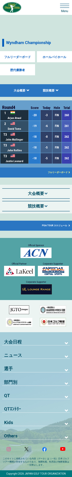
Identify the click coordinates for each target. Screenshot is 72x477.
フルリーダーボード (17, 57)
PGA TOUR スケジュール (55, 225)
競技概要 (49, 90)
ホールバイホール (54, 57)
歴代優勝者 (17, 70)
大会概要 (19, 90)
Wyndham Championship (28, 42)
